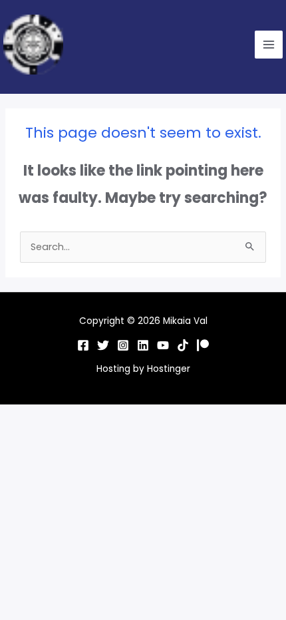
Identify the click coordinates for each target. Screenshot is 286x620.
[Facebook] (83, 345)
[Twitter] (103, 345)
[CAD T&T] (163, 345)
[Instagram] (123, 345)
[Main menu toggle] (269, 45)
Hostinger (168, 369)
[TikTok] (183, 345)
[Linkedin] (143, 345)
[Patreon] (203, 345)
